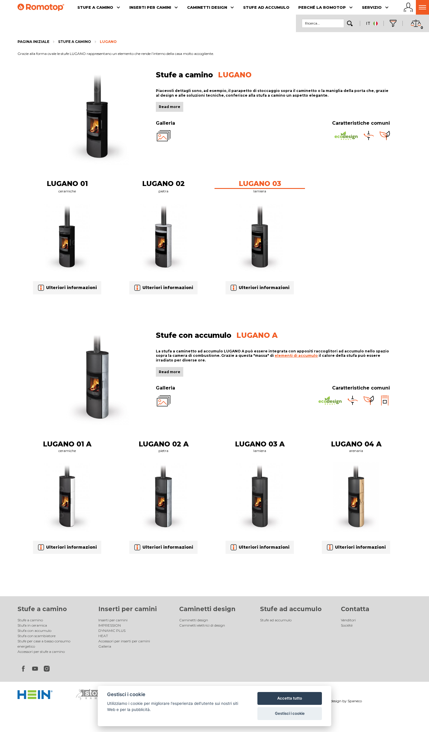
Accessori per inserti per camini (124, 641)
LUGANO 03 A (260, 444)
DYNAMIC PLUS (111, 630)
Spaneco (355, 701)
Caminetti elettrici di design (202, 625)
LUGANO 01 (67, 183)
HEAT (103, 636)
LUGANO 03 (260, 183)
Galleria (104, 646)
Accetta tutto (289, 698)
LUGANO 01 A (67, 444)
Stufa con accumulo (34, 630)
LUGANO (108, 41)
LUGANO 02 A (164, 444)
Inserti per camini (127, 609)
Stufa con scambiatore (36, 636)
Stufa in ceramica (32, 625)
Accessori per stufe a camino (41, 651)
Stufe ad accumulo (291, 609)
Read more (169, 107)
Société (347, 625)
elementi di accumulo (296, 355)
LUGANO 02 (163, 183)
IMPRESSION (109, 625)
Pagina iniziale (33, 41)
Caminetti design (207, 609)
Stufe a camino (74, 41)
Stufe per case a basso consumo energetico (44, 643)
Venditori (348, 620)
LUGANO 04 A (356, 444)
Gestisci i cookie (290, 713)
